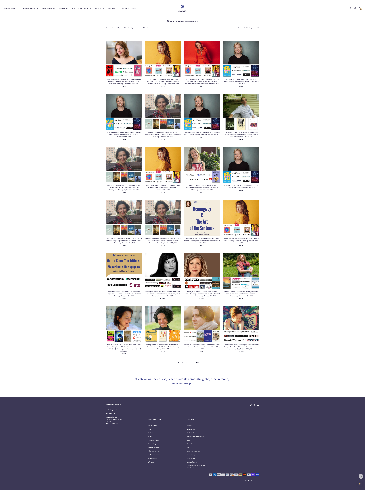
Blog (188, 440)
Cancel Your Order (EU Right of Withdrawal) (196, 467)
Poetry (150, 436)
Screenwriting (152, 444)
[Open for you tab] (360, 484)
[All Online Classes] (17, 8)
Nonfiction (151, 433)
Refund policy (191, 455)
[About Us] (103, 8)
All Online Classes (9, 8)
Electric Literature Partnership (195, 436)
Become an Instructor (193, 451)
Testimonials (191, 429)
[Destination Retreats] (37, 8)
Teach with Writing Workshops (181, 384)
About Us (98, 8)
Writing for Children (153, 440)
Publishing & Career (153, 447)
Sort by (240, 28)
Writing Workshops (115, 404)
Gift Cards (111, 8)
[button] (360, 8)
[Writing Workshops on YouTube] (258, 405)
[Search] (355, 8)
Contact (189, 444)
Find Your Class (152, 425)
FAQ (188, 447)
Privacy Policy (191, 458)
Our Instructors (191, 433)
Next (197, 362)
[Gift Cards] (117, 8)
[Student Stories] (90, 8)
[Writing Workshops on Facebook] (247, 405)
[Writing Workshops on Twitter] (251, 405)
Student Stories (83, 8)
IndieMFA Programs (153, 451)
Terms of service (192, 462)
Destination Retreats (29, 8)
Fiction (150, 429)
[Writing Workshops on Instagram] (254, 405)
